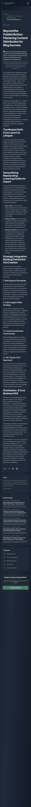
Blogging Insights (11, 18)
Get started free (7, 488)
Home (6, 14)
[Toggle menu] (28, 3)
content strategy (19, 439)
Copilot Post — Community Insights (15, 16)
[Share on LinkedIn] (16, 468)
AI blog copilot (21, 443)
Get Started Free (15, 588)
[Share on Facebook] (13, 468)
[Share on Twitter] (9, 468)
